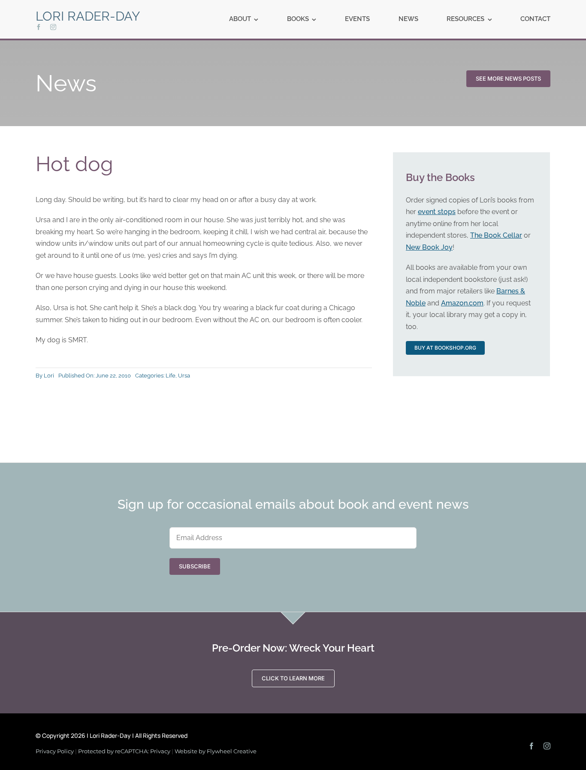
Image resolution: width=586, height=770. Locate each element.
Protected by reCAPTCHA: (114, 751)
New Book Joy (429, 247)
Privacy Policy (55, 751)
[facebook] (39, 27)
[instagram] (53, 27)
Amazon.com (462, 303)
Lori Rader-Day (88, 16)
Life (170, 375)
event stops (437, 212)
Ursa (184, 375)
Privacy (160, 751)
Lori (49, 375)
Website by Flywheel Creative (216, 751)
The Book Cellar (496, 235)
